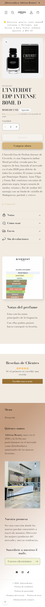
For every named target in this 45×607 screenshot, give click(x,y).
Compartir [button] (10, 204)
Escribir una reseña (22, 381)
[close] (42, 22)
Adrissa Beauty (26, 583)
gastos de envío (12, 114)
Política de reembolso (24, 586)
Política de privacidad (24, 591)
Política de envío (34, 595)
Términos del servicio (15, 595)
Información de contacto (23, 599)
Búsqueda (10, 417)
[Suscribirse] (36, 561)
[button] (6, 12)
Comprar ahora (22, 146)
